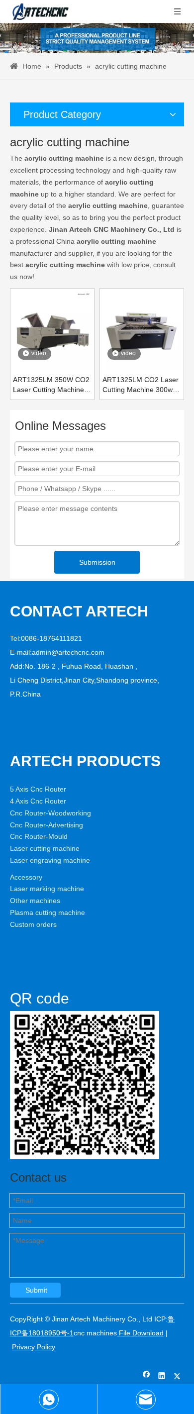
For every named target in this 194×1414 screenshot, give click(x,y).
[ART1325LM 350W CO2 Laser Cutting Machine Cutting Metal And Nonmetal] (52, 330)
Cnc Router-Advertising (46, 825)
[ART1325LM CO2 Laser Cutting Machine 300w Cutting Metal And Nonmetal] (141, 330)
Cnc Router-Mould (39, 836)
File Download (140, 1333)
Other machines (35, 901)
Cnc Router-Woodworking (50, 813)
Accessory (26, 877)
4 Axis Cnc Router (38, 801)
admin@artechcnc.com (68, 652)
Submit (36, 1290)
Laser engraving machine (50, 860)
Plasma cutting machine (47, 912)
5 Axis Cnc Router (38, 789)
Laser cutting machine (45, 848)
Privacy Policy (33, 1347)
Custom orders (33, 924)
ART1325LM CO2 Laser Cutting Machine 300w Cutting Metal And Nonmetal (140, 385)
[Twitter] (177, 1377)
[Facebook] (146, 1377)
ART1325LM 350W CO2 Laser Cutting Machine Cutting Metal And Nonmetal (51, 385)
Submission (97, 562)
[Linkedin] (162, 1377)
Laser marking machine (47, 889)
